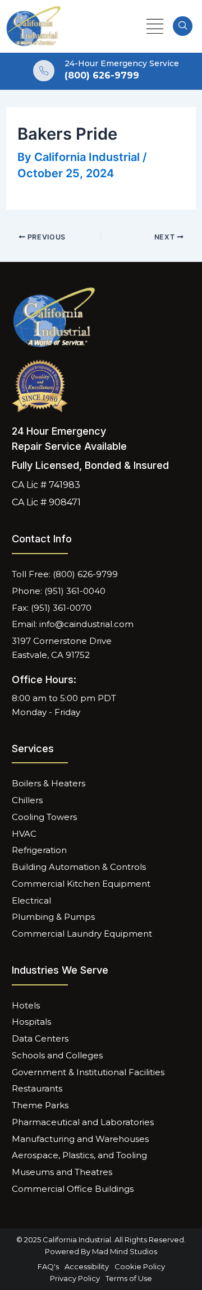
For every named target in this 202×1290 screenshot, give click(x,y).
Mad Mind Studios (124, 1251)
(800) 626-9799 (102, 75)
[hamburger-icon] (154, 26)
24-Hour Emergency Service (122, 63)
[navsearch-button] (182, 26)
